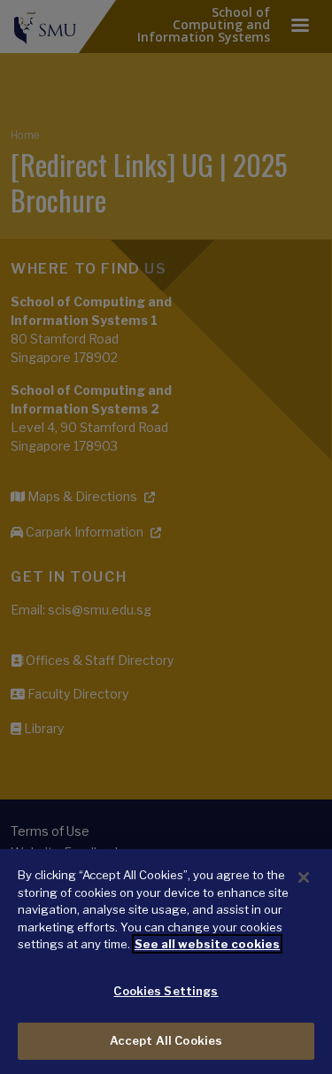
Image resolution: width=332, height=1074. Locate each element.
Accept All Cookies (166, 1040)
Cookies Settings (165, 991)
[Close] (303, 877)
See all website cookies (207, 944)
